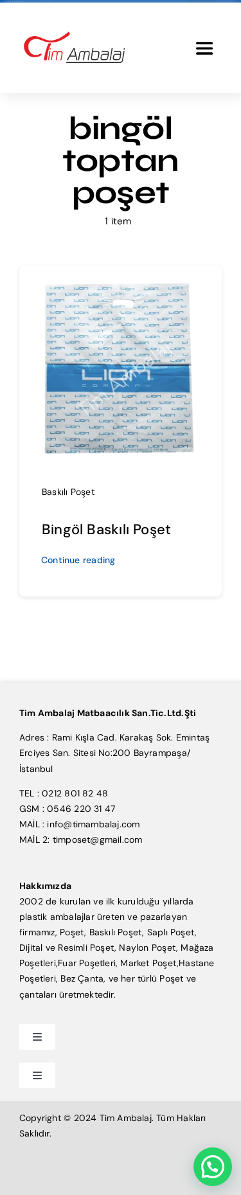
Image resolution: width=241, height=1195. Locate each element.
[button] (212, 1166)
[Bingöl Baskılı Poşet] (120, 283)
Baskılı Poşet (68, 492)
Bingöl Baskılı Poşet (106, 529)
